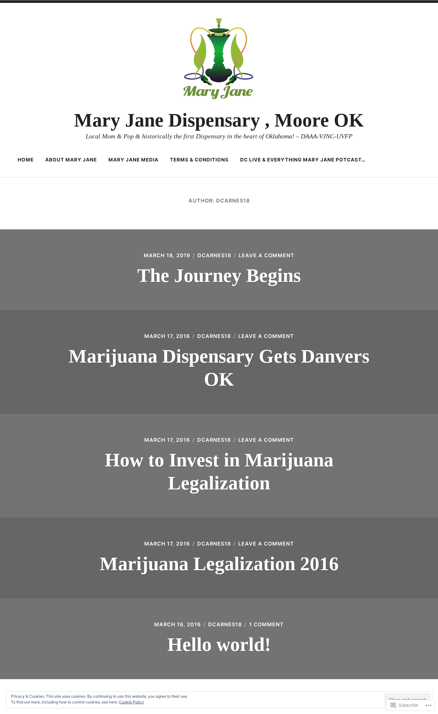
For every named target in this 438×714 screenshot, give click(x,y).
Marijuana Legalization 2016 (219, 563)
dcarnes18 (214, 255)
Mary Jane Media (133, 160)
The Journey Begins (219, 275)
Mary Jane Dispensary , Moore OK (219, 120)
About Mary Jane (71, 160)
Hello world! (219, 644)
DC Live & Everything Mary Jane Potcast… (303, 160)
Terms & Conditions (199, 160)
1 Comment (266, 624)
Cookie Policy (131, 702)
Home (26, 160)
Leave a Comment (266, 255)
